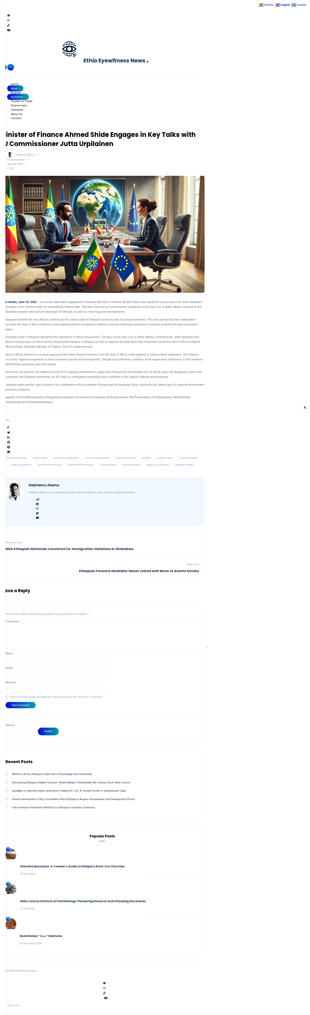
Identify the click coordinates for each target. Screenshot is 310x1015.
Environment (19, 105)
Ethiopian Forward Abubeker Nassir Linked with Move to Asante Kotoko (139, 571)
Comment (13, 621)
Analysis (16, 93)
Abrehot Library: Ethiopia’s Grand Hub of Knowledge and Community (52, 774)
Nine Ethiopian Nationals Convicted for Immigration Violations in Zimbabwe (70, 549)
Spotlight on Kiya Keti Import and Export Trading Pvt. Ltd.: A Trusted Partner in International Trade (69, 790)
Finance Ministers (188, 458)
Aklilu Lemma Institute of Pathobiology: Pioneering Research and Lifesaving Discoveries (83, 901)
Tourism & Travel (21, 101)
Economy (17, 97)
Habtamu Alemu (25, 154)
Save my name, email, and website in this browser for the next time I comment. (56, 697)
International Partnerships (81, 464)
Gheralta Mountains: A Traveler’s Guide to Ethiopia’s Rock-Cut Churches (72, 866)
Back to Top (14, 1005)
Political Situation (131, 464)
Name (9, 653)
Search (10, 725)
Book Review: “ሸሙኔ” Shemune (41, 936)
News (14, 88)
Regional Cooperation (158, 464)
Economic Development (97, 458)
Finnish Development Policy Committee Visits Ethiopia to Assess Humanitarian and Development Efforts (73, 799)
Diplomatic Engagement (65, 458)
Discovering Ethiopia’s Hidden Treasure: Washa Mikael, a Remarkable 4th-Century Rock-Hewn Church (71, 782)
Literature (17, 110)
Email (9, 667)
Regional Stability (184, 464)
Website (11, 682)
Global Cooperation (21, 464)
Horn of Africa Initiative (49, 464)
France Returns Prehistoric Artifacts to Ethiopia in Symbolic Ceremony (53, 807)
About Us (16, 114)
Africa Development (16, 458)
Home (14, 84)
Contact (16, 118)
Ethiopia (146, 458)
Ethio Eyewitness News (116, 60)
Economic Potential (126, 458)
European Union (165, 458)
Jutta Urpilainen (108, 464)
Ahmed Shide (40, 458)
